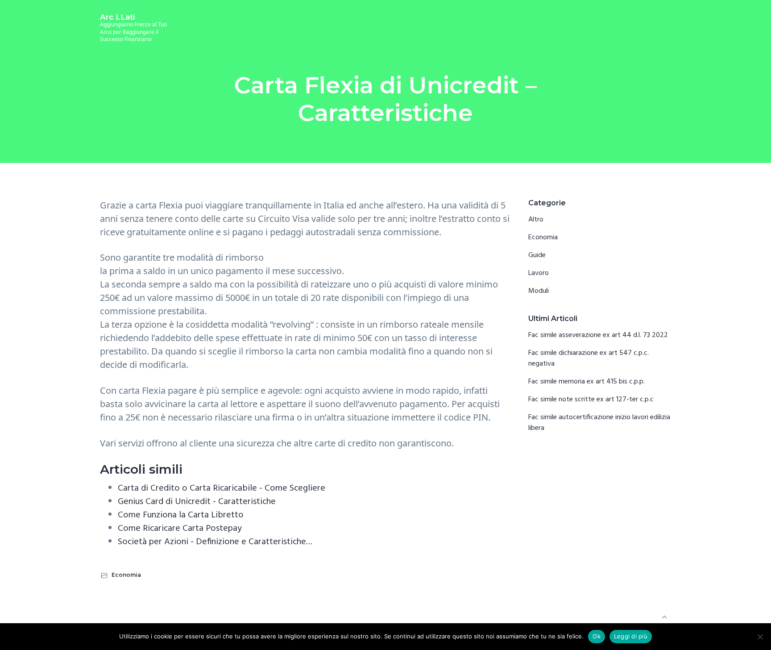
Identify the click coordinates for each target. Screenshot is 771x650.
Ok (597, 636)
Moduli (538, 291)
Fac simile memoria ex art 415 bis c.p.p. (586, 382)
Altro (535, 219)
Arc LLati (117, 16)
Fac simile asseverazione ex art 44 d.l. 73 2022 (598, 335)
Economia (126, 574)
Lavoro (538, 273)
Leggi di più (630, 636)
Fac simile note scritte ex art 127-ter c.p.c (591, 399)
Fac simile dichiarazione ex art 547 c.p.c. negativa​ (588, 358)
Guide (537, 255)
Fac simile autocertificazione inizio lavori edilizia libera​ (599, 423)
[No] (759, 636)
